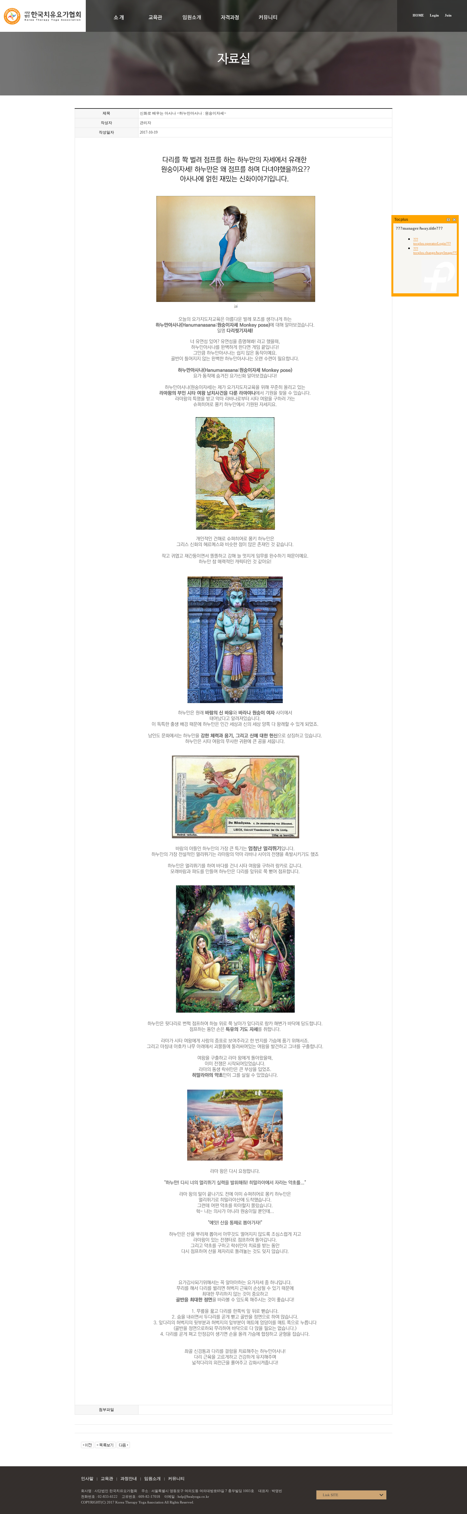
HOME (418, 15)
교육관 (107, 1478)
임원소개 (152, 1478)
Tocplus (401, 219)
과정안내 (128, 1478)
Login (434, 15)
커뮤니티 (176, 1478)
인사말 (87, 1478)
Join (448, 15)
